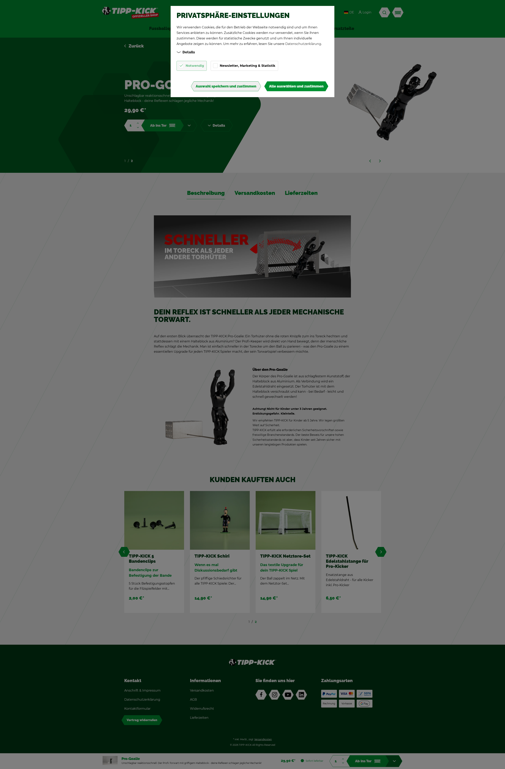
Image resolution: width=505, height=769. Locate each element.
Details (188, 52)
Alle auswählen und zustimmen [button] (296, 86)
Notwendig (195, 66)
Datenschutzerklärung (303, 44)
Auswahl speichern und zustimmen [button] (226, 86)
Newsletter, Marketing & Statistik (247, 66)
